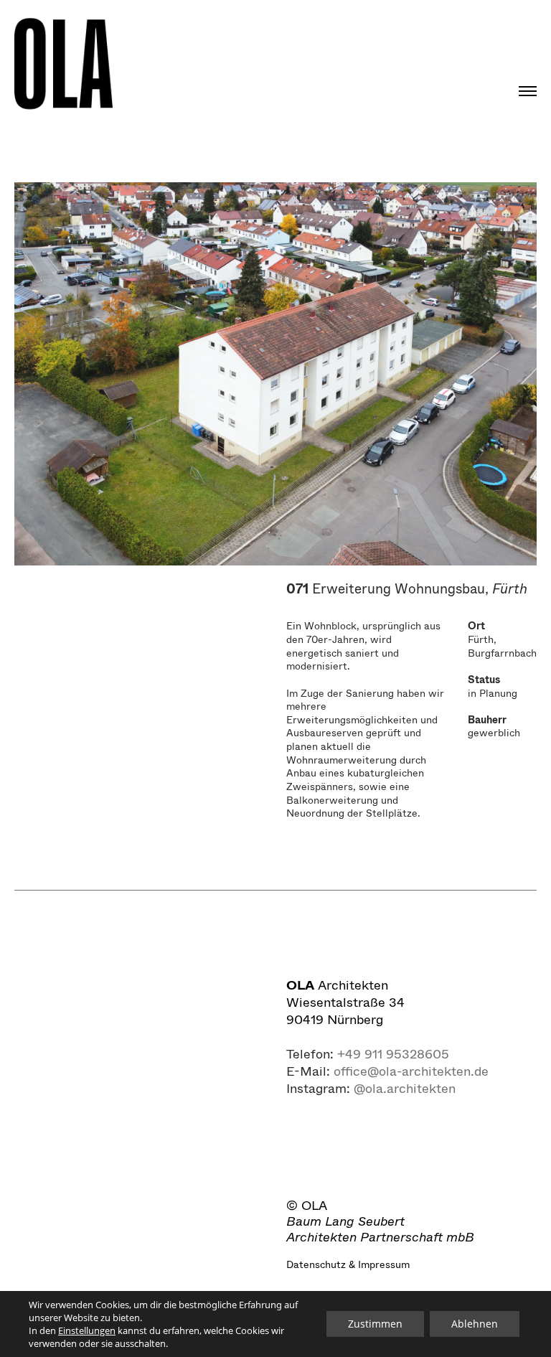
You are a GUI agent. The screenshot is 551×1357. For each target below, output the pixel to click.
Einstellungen (87, 1330)
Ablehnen (474, 1323)
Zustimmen (375, 1323)
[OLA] (63, 64)
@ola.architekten (405, 1088)
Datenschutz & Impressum (348, 1264)
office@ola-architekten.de (411, 1071)
